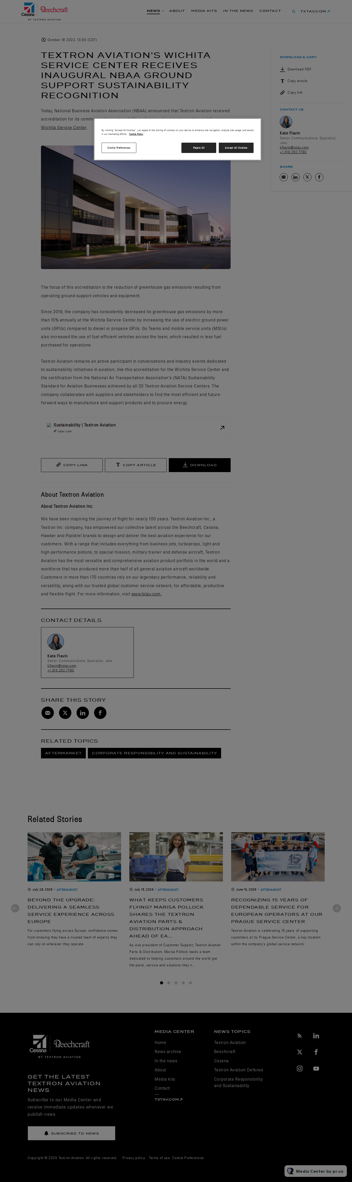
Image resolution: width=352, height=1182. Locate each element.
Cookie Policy (136, 134)
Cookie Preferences (118, 147)
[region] (177, 139)
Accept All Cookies (236, 147)
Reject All (199, 147)
